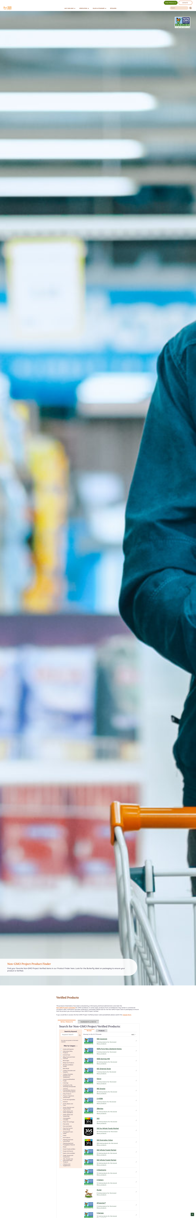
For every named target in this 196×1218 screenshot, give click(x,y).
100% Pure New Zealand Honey (109, 1049)
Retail (64, 1147)
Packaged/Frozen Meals (68, 1132)
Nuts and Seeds (67, 1126)
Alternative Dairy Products (67, 1051)
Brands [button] (89, 1031)
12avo (99, 1079)
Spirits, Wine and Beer (69, 1153)
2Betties (100, 1108)
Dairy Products (67, 1094)
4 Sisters (100, 1180)
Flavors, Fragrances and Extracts (68, 1096)
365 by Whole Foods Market (108, 1128)
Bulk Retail (66, 1068)
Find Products (170, 3)
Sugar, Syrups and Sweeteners (68, 1156)
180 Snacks (101, 1089)
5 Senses (100, 1213)
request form (127, 1015)
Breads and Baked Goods (68, 1065)
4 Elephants (101, 1170)
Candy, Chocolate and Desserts (69, 1071)
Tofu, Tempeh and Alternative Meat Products (68, 1160)
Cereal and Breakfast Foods (69, 1080)
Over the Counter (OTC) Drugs (68, 1128)
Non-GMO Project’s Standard (65, 1008)
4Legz (99, 1190)
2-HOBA (100, 1098)
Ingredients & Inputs (88, 1022)
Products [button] (102, 1031)
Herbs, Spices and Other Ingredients (68, 1111)
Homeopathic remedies (67, 1119)
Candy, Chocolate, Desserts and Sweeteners (68, 1075)
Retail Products (67, 1022)
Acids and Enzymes (68, 1049)
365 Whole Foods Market (106, 1150)
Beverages (66, 1060)
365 (98, 1118)
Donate (185, 3)
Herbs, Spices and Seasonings (68, 1115)
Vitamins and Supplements (66, 1164)
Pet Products (66, 1137)
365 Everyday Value (105, 1140)
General (65, 1101)
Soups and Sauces (68, 1151)
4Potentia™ (101, 1203)
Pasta (64, 1135)
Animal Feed (66, 1055)
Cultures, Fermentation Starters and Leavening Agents (69, 1090)
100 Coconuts (102, 1039)
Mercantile (66, 1124)
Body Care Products (68, 1062)
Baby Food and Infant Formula (69, 1057)
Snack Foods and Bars (69, 1149)
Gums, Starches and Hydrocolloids (68, 1108)
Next (133, 1034)
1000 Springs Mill (103, 1059)
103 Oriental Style (104, 1069)
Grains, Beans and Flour (68, 1104)
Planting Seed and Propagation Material (69, 1144)
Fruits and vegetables (69, 1099)
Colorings (65, 1083)
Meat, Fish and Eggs (68, 1122)
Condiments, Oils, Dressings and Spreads (69, 1085)
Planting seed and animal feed (68, 1140)
